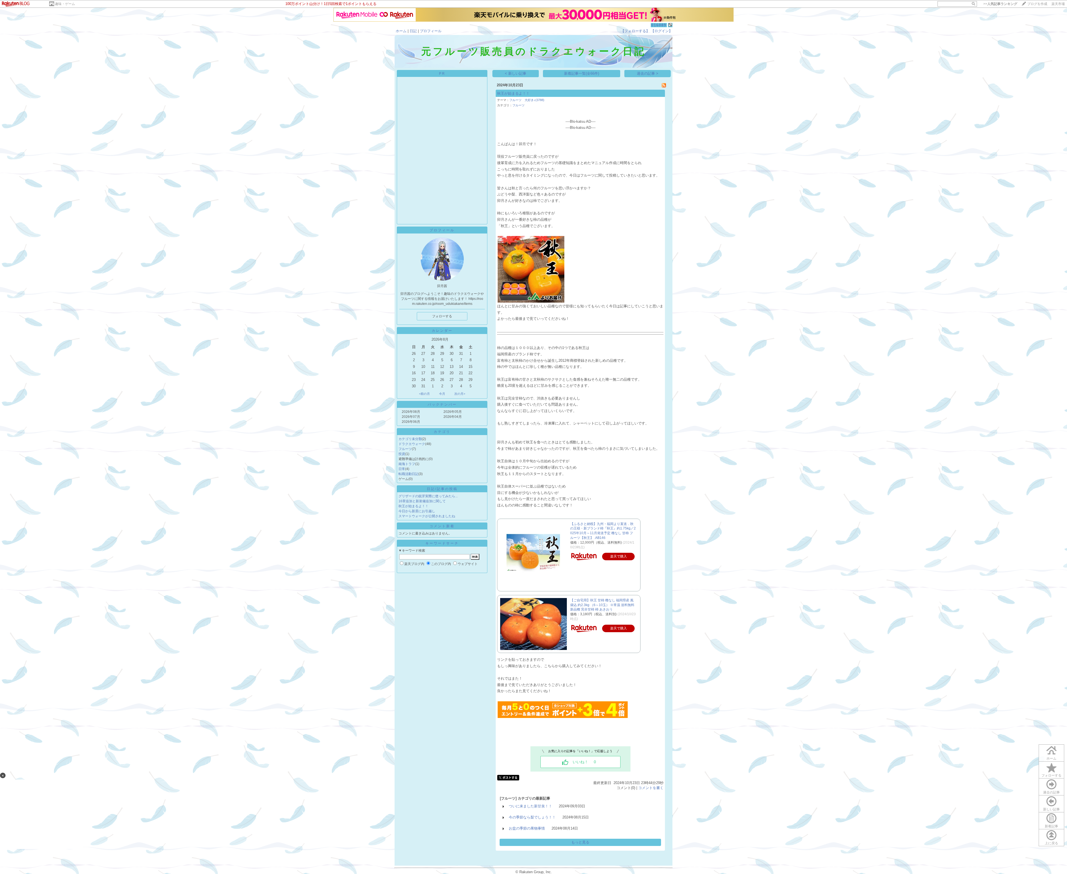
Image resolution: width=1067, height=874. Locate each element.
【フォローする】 (635, 31)
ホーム (401, 31)
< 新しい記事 (515, 73)
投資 (401, 454)
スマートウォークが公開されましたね (426, 516)
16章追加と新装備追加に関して (422, 501)
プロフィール (431, 31)
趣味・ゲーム (65, 4)
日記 (413, 31)
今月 (442, 393)
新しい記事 (1051, 809)
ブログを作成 (1037, 4)
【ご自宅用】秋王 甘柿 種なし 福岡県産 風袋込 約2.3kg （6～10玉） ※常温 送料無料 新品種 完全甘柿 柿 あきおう (602, 605)
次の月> (459, 393)
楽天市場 (1058, 4)
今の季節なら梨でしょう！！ (532, 817)
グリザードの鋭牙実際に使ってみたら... (428, 496)
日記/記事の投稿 (442, 489)
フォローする (1051, 775)
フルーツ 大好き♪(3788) (526, 100)
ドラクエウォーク (411, 444)
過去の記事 (1051, 792)
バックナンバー (442, 404)
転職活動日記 (408, 474)
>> (1000, 4)
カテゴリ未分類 (410, 439)
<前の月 (424, 393)
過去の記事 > (647, 73)
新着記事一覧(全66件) (581, 73)
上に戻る (1051, 843)
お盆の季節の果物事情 (527, 828)
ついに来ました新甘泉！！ (530, 806)
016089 (658, 25)
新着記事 (1051, 826)
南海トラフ (406, 464)
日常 (401, 469)
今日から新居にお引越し (416, 511)
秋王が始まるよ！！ (413, 506)
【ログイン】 (661, 31)
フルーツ (405, 449)
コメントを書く (651, 788)
